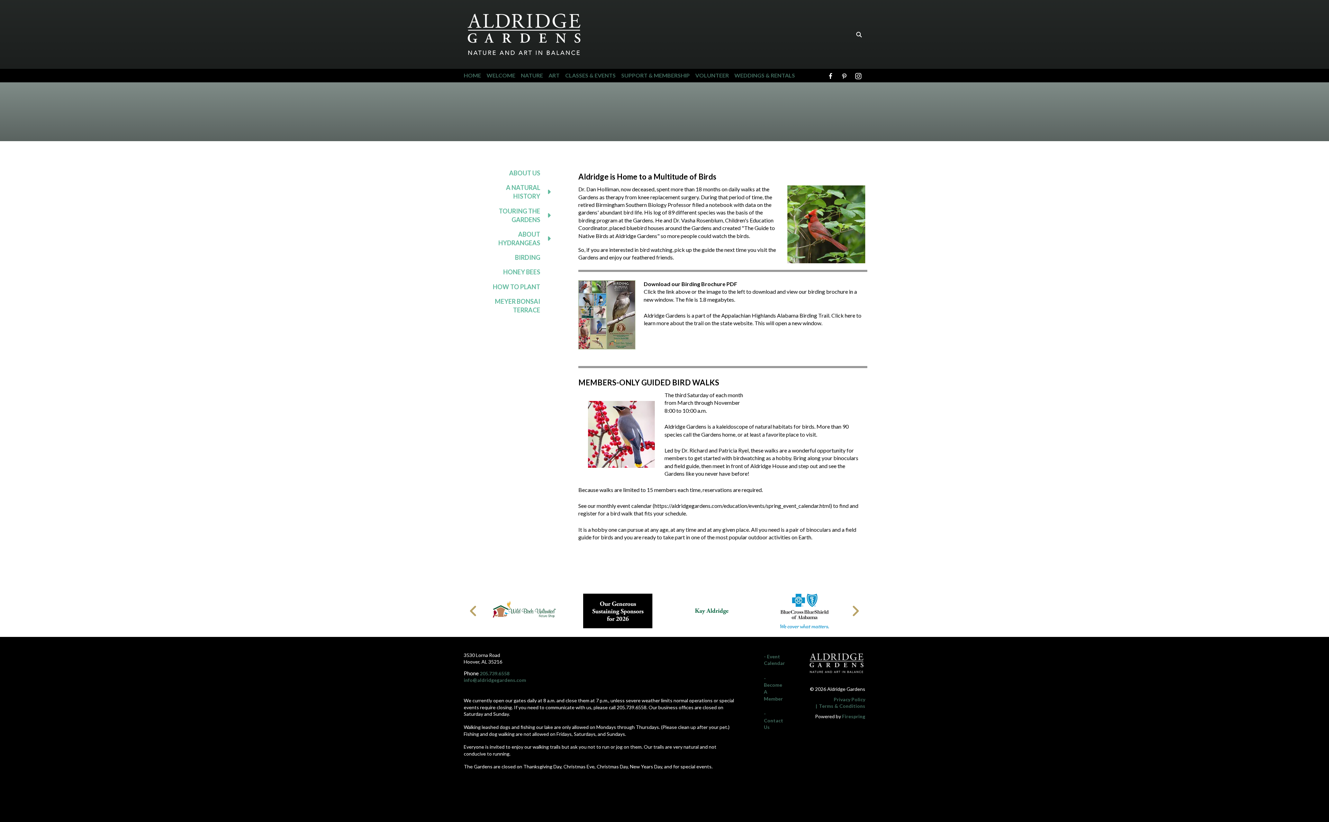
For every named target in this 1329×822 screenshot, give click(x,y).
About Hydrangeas (519, 238)
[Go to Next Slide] (855, 611)
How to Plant (516, 287)
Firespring (853, 716)
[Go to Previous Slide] (473, 611)
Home (472, 75)
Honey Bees (521, 272)
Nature (532, 75)
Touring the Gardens (519, 215)
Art (554, 75)
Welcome (501, 75)
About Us (524, 173)
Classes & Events (590, 75)
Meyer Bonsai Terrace (517, 306)
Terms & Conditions (842, 706)
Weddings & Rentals (764, 75)
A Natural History (523, 192)
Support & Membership (655, 75)
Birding (527, 257)
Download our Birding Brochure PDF (690, 284)
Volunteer (712, 75)
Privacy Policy (849, 699)
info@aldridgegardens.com (495, 680)
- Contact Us (773, 720)
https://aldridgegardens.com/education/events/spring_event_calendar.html (742, 505)
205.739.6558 (494, 673)
